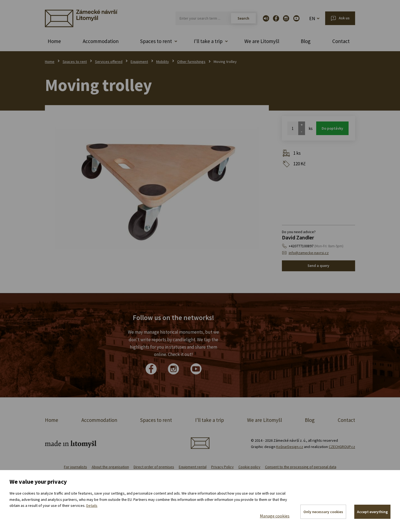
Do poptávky (332, 128)
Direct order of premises (154, 466)
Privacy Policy (222, 466)
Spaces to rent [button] (156, 41)
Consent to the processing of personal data (300, 466)
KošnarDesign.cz (289, 446)
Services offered (108, 61)
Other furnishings (191, 61)
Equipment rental (193, 466)
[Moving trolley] (157, 189)
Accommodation (101, 41)
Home (54, 41)
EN (312, 18)
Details (91, 505)
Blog (305, 41)
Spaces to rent (75, 61)
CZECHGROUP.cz (342, 446)
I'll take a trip (209, 420)
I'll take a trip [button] (208, 41)
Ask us (344, 18)
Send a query (318, 265)
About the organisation (110, 466)
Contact (341, 41)
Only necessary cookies (323, 511)
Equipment (139, 61)
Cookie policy (249, 466)
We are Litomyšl (261, 41)
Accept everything (372, 511)
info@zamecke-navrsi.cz (309, 252)
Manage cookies (275, 516)
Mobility (162, 61)
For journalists (75, 466)
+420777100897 (316, 245)
